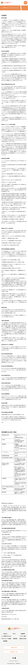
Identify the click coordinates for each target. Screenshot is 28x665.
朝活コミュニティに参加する (14, 661)
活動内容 (15, 638)
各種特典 (23, 633)
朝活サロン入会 (14, 651)
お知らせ (5, 633)
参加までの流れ (22, 638)
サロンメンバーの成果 (6, 638)
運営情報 (5, 641)
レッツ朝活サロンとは (6, 636)
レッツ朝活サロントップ (5, 7)
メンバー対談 (23, 636)
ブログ (14, 633)
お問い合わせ (14, 647)
